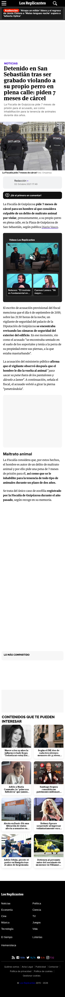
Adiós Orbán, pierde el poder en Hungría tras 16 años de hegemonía (16, 862)
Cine (3, 916)
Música (5, 922)
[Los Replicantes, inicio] (32, 3)
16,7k (32, 957)
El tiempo (6, 937)
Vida (34, 928)
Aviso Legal (27, 966)
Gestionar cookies (31, 975)
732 (51, 957)
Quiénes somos (11, 966)
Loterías (37, 937)
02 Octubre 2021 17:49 (25, 184)
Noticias (5, 903)
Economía (7, 909)
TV (34, 916)
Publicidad (41, 966)
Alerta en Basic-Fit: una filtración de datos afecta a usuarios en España (16, 826)
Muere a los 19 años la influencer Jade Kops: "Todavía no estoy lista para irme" (16, 753)
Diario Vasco (50, 227)
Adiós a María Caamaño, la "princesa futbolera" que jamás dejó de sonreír (16, 789)
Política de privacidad (20, 971)
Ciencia (36, 909)
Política (36, 903)
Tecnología (7, 928)
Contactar (53, 966)
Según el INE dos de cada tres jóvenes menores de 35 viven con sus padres (49, 753)
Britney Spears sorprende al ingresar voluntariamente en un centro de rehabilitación (48, 826)
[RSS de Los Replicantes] (13, 957)
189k (22, 957)
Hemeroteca (8, 945)
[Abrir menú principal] (4, 3)
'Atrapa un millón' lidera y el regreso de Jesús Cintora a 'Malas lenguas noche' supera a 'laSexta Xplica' (32, 13)
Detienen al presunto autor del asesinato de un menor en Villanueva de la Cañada (49, 862)
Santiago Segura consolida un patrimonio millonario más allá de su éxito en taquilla (48, 789)
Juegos (36, 922)
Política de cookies (43, 971)
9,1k (42, 957)
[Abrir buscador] (55, 3)
